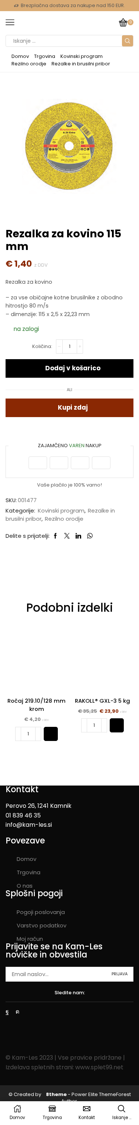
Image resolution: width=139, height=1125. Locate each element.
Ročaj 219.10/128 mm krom (36, 705)
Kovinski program (81, 56)
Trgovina (44, 56)
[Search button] (127, 40)
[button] (51, 734)
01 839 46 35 (23, 815)
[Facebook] (7, 1012)
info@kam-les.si (29, 824)
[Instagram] (17, 1012)
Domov (20, 56)
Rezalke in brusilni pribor (81, 63)
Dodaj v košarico (72, 368)
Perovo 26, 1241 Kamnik (39, 806)
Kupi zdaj (73, 407)
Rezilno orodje (28, 63)
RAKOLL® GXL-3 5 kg (102, 701)
